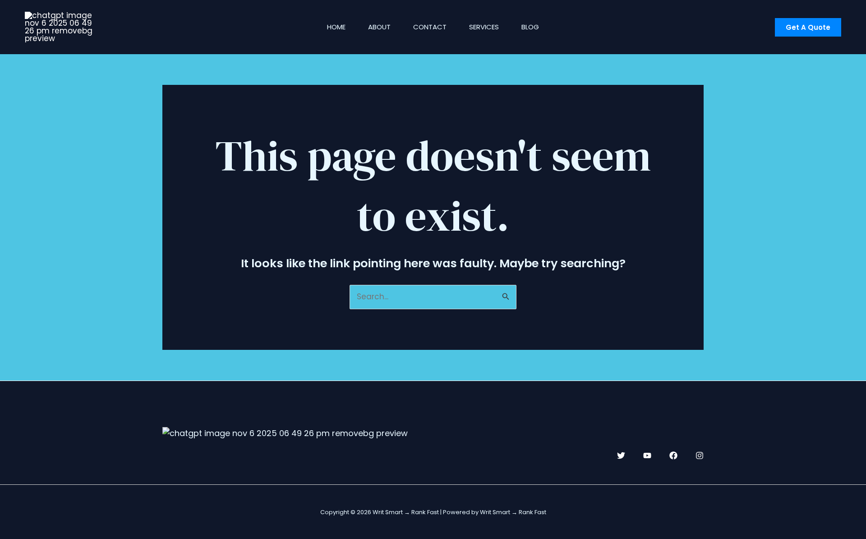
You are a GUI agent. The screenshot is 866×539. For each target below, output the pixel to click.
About (379, 27)
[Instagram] (700, 455)
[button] (808, 27)
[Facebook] (673, 455)
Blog (530, 27)
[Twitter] (621, 455)
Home (336, 27)
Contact (430, 27)
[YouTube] (647, 455)
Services (484, 27)
